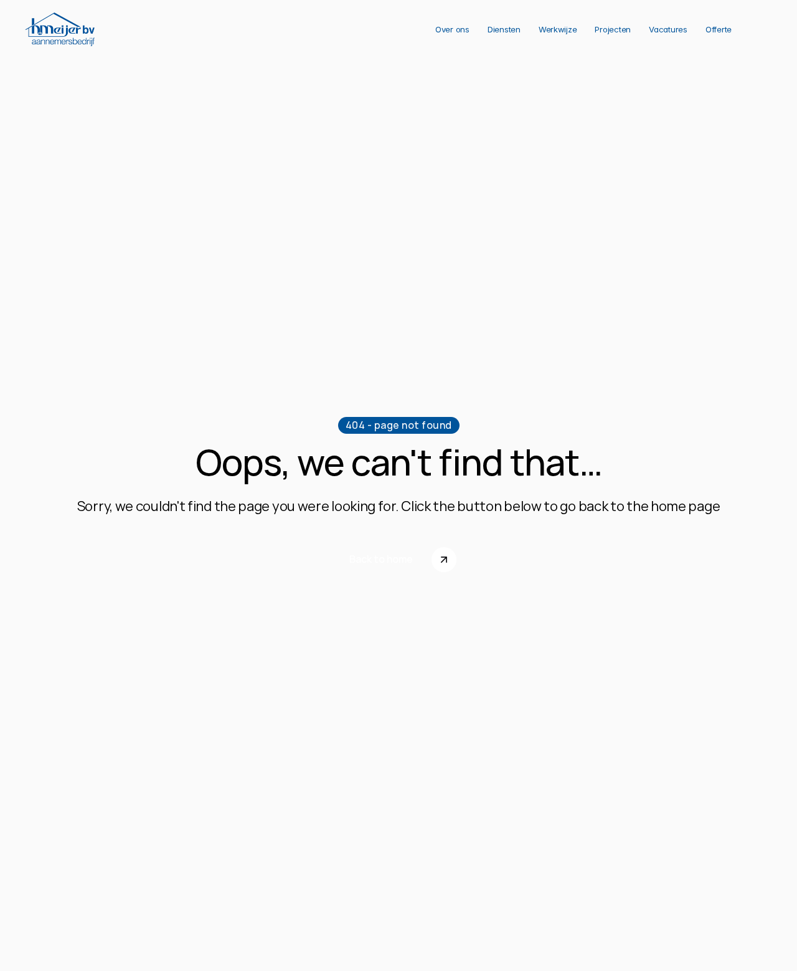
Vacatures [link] (668, 29)
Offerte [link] (718, 29)
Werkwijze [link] (558, 29)
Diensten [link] (504, 29)
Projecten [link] (613, 29)
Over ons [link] (452, 29)
